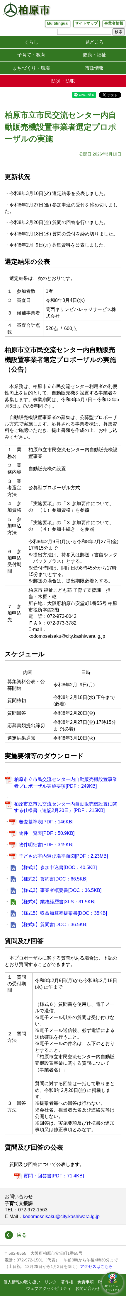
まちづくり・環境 (31, 68)
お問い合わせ (87, 1288)
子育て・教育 (31, 54)
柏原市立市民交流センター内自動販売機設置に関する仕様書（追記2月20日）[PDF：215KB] (65, 807)
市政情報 (94, 68)
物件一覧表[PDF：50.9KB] (46, 833)
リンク (51, 1282)
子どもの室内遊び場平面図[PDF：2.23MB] (63, 856)
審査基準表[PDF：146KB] (46, 821)
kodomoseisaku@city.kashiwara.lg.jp (61, 1216)
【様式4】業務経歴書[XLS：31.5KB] (57, 901)
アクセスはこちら (96, 1266)
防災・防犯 (63, 80)
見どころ (94, 42)
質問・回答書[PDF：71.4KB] (53, 1175)
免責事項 (85, 1282)
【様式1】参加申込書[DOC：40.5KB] (58, 867)
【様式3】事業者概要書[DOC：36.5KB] (60, 890)
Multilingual (58, 23)
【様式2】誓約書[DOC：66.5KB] (53, 878)
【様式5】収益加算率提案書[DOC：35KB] (63, 913)
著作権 (67, 1282)
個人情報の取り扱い (22, 1282)
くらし (31, 42)
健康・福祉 (94, 54)
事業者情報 (113, 23)
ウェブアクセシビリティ (48, 1288)
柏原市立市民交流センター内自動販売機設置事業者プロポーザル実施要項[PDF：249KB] (65, 782)
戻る (21, 1235)
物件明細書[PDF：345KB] (46, 844)
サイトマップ (86, 23)
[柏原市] (26, 9)
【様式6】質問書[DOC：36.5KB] (53, 924)
